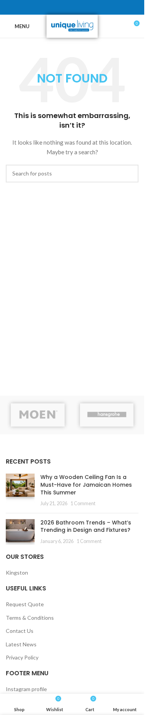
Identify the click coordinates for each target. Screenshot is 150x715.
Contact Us (19, 630)
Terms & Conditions (30, 617)
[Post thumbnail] (20, 490)
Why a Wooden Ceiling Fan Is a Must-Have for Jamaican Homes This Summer (86, 484)
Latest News (21, 644)
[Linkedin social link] (81, 7)
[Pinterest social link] (72, 7)
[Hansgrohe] (107, 415)
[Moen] (37, 415)
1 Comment (82, 503)
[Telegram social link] (90, 7)
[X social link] (63, 7)
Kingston (17, 572)
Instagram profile (26, 689)
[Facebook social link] (53, 7)
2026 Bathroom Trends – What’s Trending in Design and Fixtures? (85, 526)
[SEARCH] (129, 173)
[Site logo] (72, 25)
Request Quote (25, 604)
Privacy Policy (22, 657)
